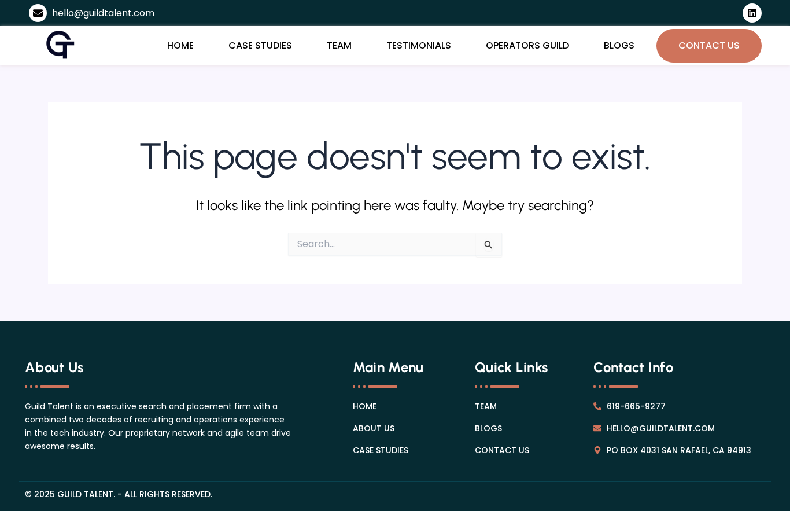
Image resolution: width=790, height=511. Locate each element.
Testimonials (418, 45)
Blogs (619, 45)
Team (339, 45)
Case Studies (260, 45)
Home (180, 45)
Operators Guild (527, 45)
